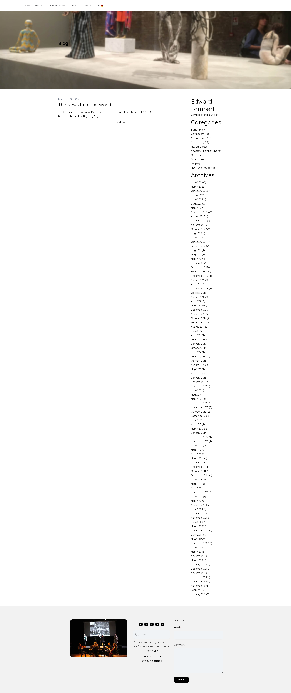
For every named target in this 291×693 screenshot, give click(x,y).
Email (177, 627)
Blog (63, 43)
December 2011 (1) (201, 466)
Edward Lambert (33, 6)
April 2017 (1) (198, 335)
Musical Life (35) (200, 146)
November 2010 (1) (201, 492)
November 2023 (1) (201, 212)
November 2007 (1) (201, 530)
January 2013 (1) (200, 432)
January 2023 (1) (200, 220)
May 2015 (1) (198, 369)
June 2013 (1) (198, 420)
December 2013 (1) (201, 403)
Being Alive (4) (198, 129)
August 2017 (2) (199, 326)
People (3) (196, 163)
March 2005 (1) (199, 560)
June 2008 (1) (198, 522)
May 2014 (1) (198, 394)
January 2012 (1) (200, 462)
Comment (179, 644)
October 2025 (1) (200, 190)
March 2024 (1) (199, 207)
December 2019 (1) (201, 275)
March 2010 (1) (199, 500)
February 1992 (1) (200, 589)
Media (75, 6)
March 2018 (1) (199, 305)
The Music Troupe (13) (203, 167)
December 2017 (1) (201, 309)
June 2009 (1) (198, 509)
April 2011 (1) (197, 488)
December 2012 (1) (201, 437)
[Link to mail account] (157, 624)
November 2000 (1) (201, 572)
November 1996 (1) (201, 585)
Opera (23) (197, 155)
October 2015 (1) (200, 360)
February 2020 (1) (201, 271)
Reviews (88, 6)
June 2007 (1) (198, 534)
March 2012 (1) (199, 458)
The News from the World (84, 104)
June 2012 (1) (198, 445)
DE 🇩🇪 (100, 6)
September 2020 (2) (202, 267)
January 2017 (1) (200, 343)
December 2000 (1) (201, 568)
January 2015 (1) (200, 377)
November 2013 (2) (201, 407)
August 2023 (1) (199, 216)
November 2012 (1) (201, 441)
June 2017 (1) (198, 330)
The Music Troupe (57, 6)
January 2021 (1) (200, 263)
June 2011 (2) (198, 479)
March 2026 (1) (199, 186)
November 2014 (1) (201, 386)
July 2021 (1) (198, 250)
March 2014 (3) (199, 398)
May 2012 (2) (198, 449)
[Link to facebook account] (141, 624)
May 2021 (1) (198, 254)
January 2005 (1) (200, 564)
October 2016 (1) (200, 347)
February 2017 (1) (200, 339)
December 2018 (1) (201, 288)
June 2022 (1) (198, 237)
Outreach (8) (198, 159)
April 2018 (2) (198, 301)
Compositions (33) (201, 138)
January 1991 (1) (200, 594)
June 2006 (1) (198, 547)
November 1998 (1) (201, 581)
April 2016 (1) (198, 352)
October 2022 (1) (200, 229)
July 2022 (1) (198, 233)
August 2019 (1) (199, 280)
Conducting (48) (200, 142)
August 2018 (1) (199, 297)
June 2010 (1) (198, 496)
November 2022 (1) (201, 224)
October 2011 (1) (200, 471)
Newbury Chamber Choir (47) (207, 150)
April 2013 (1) (198, 424)
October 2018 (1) (200, 292)
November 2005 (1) (201, 555)
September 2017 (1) (201, 322)
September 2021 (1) (201, 246)
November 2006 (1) (201, 543)
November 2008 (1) (201, 517)
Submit (181, 680)
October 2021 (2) (200, 241)
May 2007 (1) (198, 538)
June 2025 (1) (198, 199)
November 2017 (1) (201, 313)
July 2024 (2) (198, 203)
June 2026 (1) (198, 182)
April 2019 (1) (198, 284)
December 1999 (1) (201, 577)
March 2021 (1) (199, 258)
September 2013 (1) (201, 415)
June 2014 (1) (198, 390)
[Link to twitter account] (146, 624)
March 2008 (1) (199, 526)
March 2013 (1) (199, 428)
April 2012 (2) (198, 454)
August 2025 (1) (199, 195)
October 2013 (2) (200, 411)
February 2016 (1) (200, 356)
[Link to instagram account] (162, 624)
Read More (121, 122)
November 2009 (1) (201, 505)
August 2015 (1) (199, 364)
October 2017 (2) (200, 318)
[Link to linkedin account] (152, 624)
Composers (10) (200, 133)
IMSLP (155, 650)
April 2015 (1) (198, 373)
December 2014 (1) (201, 381)
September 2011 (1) (201, 475)
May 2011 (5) (198, 483)
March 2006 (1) (199, 551)
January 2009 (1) (200, 513)
